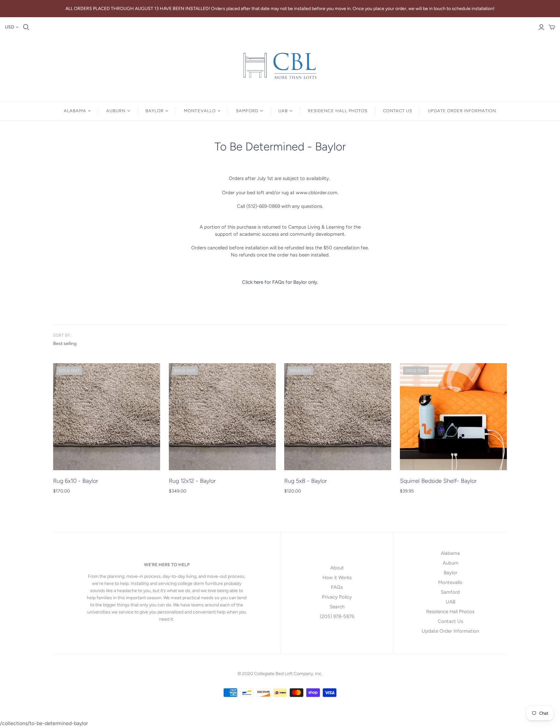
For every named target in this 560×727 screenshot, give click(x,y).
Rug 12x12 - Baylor (192, 480)
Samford (247, 110)
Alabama (75, 110)
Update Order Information (462, 110)
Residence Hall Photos (338, 110)
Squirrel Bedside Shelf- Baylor (438, 480)
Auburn (115, 110)
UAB (283, 110)
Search (337, 607)
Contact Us (397, 110)
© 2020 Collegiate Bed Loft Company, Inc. (280, 673)
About (337, 568)
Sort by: (62, 335)
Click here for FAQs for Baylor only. (280, 282)
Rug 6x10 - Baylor (75, 480)
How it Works (337, 577)
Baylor (155, 110)
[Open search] (26, 27)
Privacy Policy (337, 597)
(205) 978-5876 (337, 616)
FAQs (337, 587)
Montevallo (200, 110)
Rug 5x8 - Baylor (305, 480)
